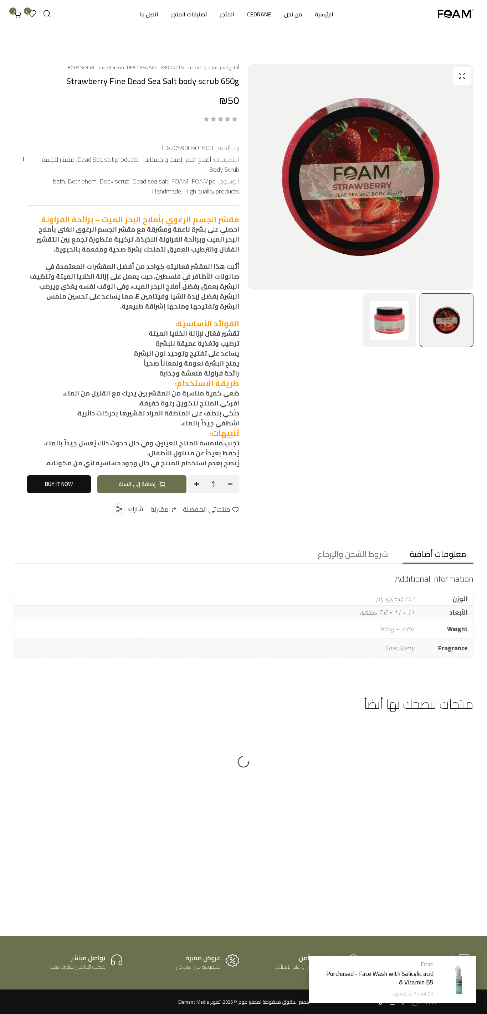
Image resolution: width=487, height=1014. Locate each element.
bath (59, 181)
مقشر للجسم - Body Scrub (96, 67)
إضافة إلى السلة (137, 484)
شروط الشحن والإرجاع (353, 554)
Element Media (193, 1002)
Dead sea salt (150, 181)
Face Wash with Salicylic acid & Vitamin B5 (396, 978)
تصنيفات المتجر (189, 14)
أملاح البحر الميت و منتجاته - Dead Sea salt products (183, 67)
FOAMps (203, 181)
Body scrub (114, 181)
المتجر (227, 14)
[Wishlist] (378, 739)
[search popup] (47, 13)
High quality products (211, 191)
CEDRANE (259, 14)
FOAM (180, 181)
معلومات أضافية (438, 554)
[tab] (438, 554)
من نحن (293, 14)
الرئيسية (324, 14)
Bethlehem (82, 181)
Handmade (166, 191)
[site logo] (455, 14)
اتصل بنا (148, 14)
